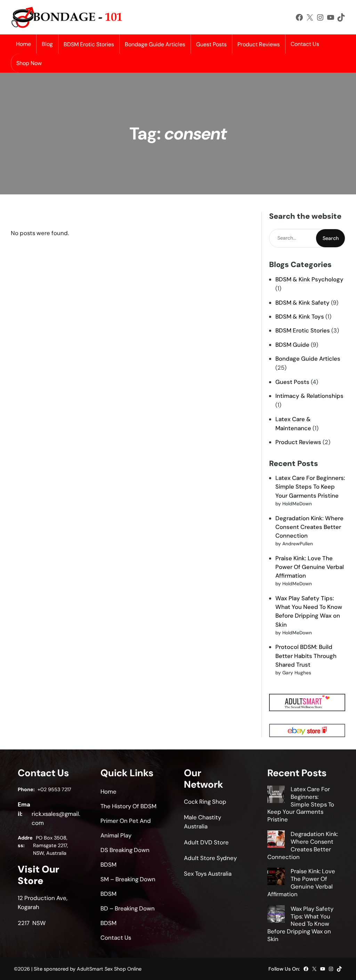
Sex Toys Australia (208, 873)
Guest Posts (292, 382)
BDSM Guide (292, 344)
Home (23, 44)
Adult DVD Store (206, 842)
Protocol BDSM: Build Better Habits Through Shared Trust (306, 655)
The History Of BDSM (128, 806)
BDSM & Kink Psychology (309, 279)
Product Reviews (298, 442)
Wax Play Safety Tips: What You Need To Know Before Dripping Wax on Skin (300, 924)
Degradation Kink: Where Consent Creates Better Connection (309, 526)
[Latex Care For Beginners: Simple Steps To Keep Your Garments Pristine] (276, 795)
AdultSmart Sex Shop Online (109, 969)
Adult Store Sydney (210, 858)
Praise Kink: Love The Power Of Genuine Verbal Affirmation (309, 566)
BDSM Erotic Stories (302, 330)
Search (331, 238)
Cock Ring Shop (205, 801)
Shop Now (29, 63)
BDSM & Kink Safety (302, 302)
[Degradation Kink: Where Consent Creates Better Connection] (276, 840)
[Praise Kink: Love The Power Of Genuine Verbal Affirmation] (276, 877)
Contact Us (305, 44)
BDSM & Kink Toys (299, 316)
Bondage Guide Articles (307, 358)
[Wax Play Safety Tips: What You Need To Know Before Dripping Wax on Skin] (276, 915)
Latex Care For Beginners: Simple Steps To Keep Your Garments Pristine (310, 486)
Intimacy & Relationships (309, 396)
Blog (47, 44)
